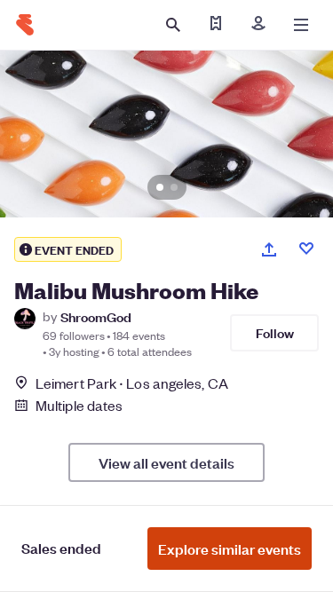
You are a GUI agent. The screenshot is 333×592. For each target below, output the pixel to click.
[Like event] (306, 248)
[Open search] (173, 24)
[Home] (25, 25)
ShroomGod (95, 316)
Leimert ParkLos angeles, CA (132, 383)
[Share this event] (269, 249)
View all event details (166, 462)
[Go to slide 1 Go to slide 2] (166, 134)
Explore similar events (229, 548)
